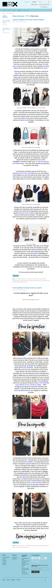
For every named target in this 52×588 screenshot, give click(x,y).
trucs (23, 281)
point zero (41, 280)
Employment (14, 558)
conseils (20, 545)
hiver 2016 (35, 545)
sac (46, 280)
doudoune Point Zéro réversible (23, 173)
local (28, 280)
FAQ (22, 566)
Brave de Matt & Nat (21, 390)
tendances (17, 281)
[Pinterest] (45, 558)
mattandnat (44, 545)
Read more (15, 275)
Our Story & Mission (6, 557)
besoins (31, 278)
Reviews (23, 565)
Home (4, 13)
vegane (25, 281)
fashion (22, 280)
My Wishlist (35, 4)
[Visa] (4, 579)
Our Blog (4, 561)
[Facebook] (32, 558)
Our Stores (4, 560)
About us (4, 558)
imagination (25, 280)
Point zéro (47, 545)
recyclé (13, 547)
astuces (24, 278)
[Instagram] (42, 558)
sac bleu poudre (43, 161)
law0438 (23, 475)
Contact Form (14, 557)
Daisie (26, 147)
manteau (30, 280)
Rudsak (44, 280)
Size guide (24, 562)
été (20, 280)
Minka (35, 147)
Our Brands (5, 563)
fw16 (30, 545)
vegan (25, 547)
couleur (40, 278)
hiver (32, 545)
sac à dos (16, 547)
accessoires (16, 278)
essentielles (18, 280)
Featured (4, 564)
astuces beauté (27, 278)
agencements (21, 278)
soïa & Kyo (14, 281)
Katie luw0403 (27, 462)
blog (33, 278)
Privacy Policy (24, 572)
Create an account (46, 4)
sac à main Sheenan (35, 483)
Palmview (39, 107)
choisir (35, 278)
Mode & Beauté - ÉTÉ (20, 16)
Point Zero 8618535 (26, 368)
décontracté (43, 278)
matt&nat (38, 280)
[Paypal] (18, 579)
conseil (38, 278)
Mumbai (34, 253)
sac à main (19, 547)
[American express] (8, 579)
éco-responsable (26, 545)
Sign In (40, 4)
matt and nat (34, 280)
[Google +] (39, 558)
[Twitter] (36, 558)
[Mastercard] (13, 579)
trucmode (20, 281)
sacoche (48, 280)
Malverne (23, 120)
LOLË (38, 545)
